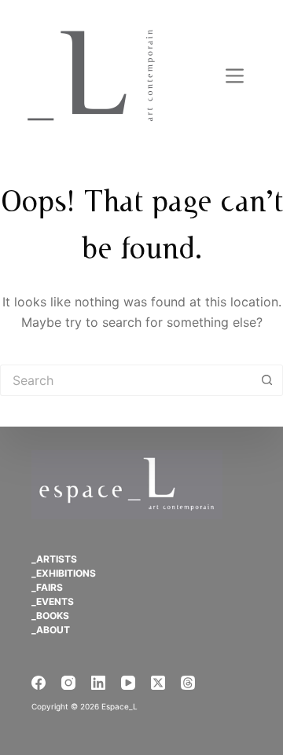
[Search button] (267, 380)
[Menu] (235, 76)
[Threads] (188, 683)
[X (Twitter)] (158, 683)
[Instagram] (68, 683)
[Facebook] (38, 683)
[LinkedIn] (98, 683)
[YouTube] (128, 683)
